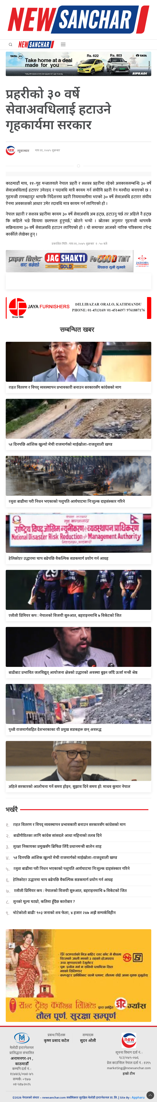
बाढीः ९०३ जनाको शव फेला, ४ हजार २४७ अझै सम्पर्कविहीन (64, 913)
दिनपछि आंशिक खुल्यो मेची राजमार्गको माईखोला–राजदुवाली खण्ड (60, 444)
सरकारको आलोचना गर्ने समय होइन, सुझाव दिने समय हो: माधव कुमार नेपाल (69, 786)
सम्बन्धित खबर (77, 329)
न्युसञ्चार (23, 150)
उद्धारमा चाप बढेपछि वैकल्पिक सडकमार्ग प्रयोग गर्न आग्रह (58, 558)
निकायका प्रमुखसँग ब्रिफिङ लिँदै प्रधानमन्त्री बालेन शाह (57, 846)
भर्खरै (12, 809)
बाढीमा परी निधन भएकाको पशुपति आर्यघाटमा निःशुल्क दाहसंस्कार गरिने (67, 501)
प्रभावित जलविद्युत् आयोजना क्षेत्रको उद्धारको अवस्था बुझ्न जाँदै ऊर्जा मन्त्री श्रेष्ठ (73, 672)
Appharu (138, 1097)
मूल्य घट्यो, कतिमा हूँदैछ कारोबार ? (44, 901)
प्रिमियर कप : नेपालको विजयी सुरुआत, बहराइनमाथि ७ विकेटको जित (65, 615)
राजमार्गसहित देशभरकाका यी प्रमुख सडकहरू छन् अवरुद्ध (55, 729)
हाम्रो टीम (129, 1073)
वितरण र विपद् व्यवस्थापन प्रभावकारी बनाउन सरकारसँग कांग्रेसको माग (65, 387)
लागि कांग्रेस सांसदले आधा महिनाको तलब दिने (57, 835)
